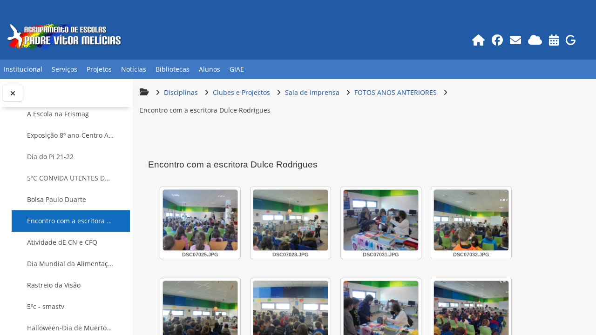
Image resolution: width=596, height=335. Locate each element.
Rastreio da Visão (54, 285)
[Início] (478, 39)
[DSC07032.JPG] (471, 220)
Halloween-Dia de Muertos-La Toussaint (71, 327)
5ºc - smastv (45, 306)
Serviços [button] (64, 69)
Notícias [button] (133, 69)
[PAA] (554, 39)
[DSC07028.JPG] (290, 220)
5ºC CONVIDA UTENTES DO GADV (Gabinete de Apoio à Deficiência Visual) (71, 178)
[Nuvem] (535, 39)
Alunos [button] (209, 69)
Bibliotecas (173, 69)
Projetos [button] (99, 69)
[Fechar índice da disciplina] (12, 93)
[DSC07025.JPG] (200, 220)
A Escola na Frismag (58, 113)
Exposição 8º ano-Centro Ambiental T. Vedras (71, 135)
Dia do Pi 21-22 (50, 156)
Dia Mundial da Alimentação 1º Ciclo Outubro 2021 (71, 263)
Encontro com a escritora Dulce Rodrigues (71, 220)
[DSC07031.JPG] (381, 220)
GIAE (237, 69)
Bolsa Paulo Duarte (56, 199)
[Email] (516, 39)
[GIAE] (571, 39)
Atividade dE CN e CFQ (62, 242)
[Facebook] (497, 39)
